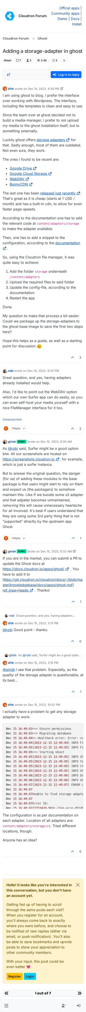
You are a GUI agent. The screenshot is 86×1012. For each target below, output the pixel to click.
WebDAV (17, 179)
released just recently (57, 193)
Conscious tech (12, 419)
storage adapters (51, 140)
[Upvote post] (73, 357)
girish (12, 441)
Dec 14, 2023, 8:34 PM (43, 88)
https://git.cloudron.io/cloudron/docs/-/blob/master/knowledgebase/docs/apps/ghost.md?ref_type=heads (42, 584)
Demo (62, 18)
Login (30, 976)
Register (14, 976)
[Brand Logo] (9, 16)
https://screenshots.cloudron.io (28, 459)
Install (77, 24)
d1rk (11, 88)
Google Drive (21, 168)
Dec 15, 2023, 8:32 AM (56, 551)
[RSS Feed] (64, 60)
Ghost (7, 60)
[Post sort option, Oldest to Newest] (9, 74)
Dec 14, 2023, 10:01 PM (43, 370)
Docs (75, 18)
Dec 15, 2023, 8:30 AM (56, 441)
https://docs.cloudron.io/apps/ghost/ (33, 569)
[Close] (78, 885)
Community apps (65, 13)
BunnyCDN (19, 184)
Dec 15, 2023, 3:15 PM (43, 662)
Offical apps (69, 8)
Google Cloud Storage (28, 173)
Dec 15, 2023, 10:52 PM (44, 704)
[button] (6, 1005)
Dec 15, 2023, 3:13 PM (43, 623)
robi (10, 370)
